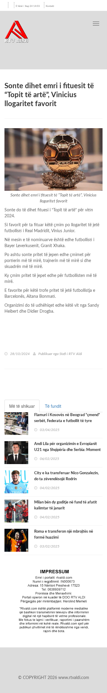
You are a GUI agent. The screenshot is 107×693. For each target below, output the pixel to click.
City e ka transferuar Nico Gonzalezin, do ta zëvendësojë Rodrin (66, 476)
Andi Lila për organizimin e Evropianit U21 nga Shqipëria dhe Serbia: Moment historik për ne (67, 450)
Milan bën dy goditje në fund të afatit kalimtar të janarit (65, 505)
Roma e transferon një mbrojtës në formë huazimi (63, 534)
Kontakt (50, 6)
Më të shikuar (22, 406)
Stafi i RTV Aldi (70, 354)
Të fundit (53, 406)
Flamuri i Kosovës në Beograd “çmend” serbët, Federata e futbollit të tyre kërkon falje (67, 421)
